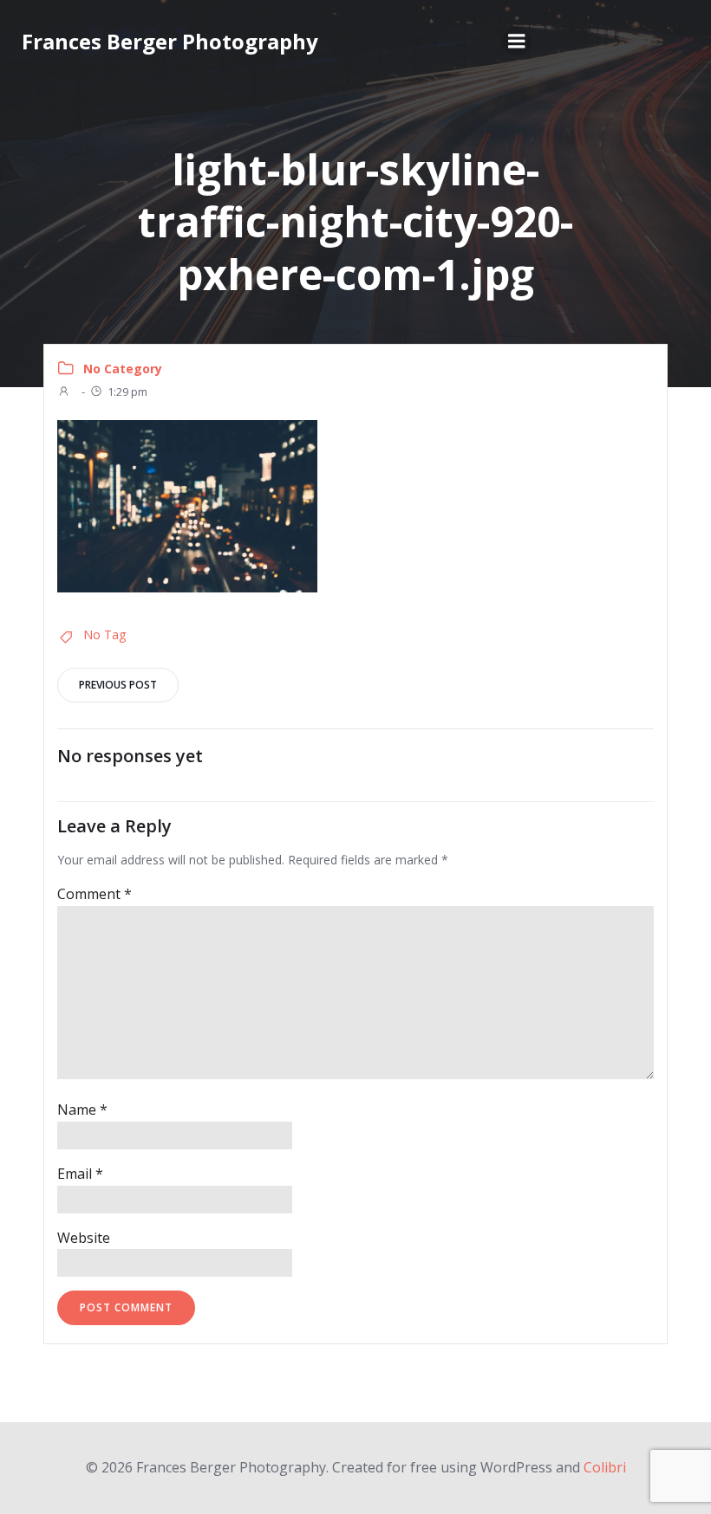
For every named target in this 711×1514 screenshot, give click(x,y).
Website (83, 1237)
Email (80, 1173)
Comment (94, 893)
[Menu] (517, 41)
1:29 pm (127, 391)
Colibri (605, 1467)
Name (82, 1109)
